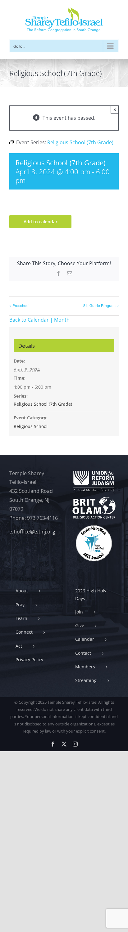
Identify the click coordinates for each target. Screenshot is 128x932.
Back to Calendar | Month (39, 319)
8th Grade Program (99, 305)
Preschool (21, 305)
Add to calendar (40, 221)
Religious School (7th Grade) (43, 404)
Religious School (31, 426)
